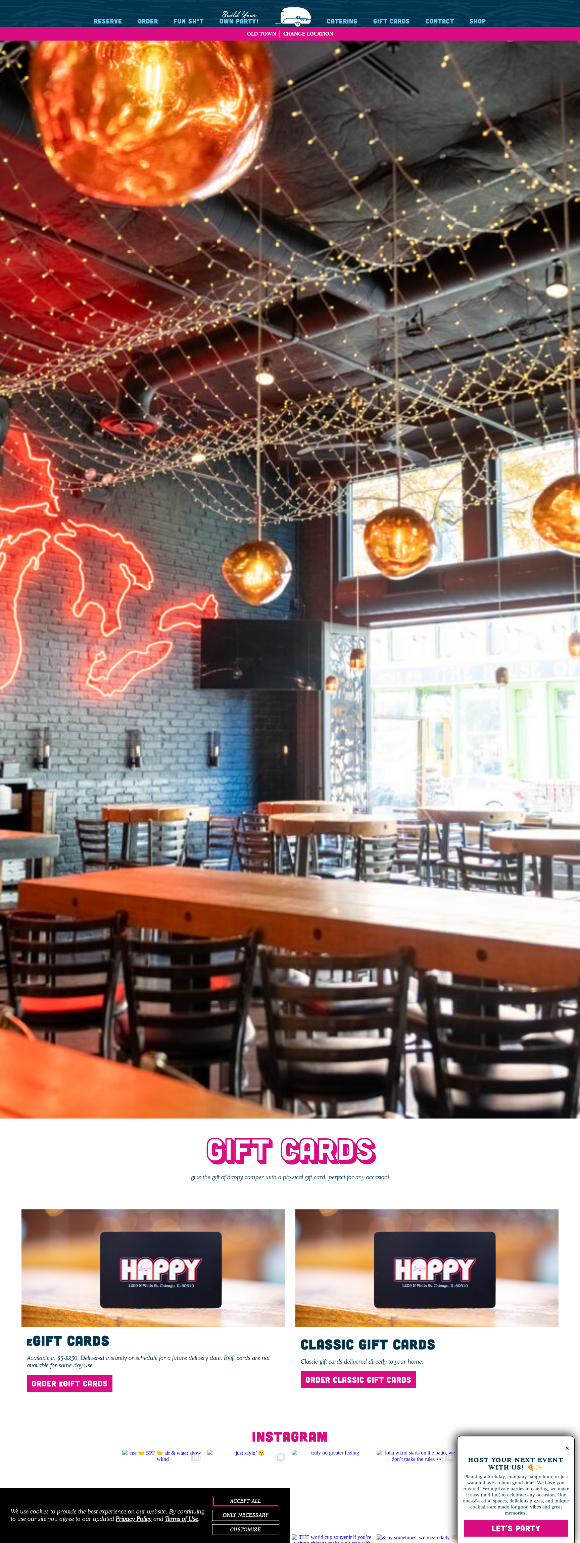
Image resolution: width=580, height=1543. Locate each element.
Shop (478, 21)
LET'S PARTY (516, 1528)
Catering (342, 21)
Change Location (308, 34)
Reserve (108, 21)
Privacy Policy (134, 1519)
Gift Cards (391, 21)
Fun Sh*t (189, 21)
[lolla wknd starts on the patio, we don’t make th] (417, 1490)
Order (148, 21)
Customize (245, 1530)
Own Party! (239, 17)
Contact (440, 21)
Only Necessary (246, 1515)
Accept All (245, 1501)
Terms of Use (181, 1519)
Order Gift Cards (70, 1383)
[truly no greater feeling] (332, 1490)
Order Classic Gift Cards (358, 1379)
